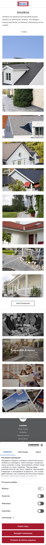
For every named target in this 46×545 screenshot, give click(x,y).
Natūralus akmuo (23, 435)
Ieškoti (42, 3)
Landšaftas (23, 432)
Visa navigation (5, 4)
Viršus (23, 419)
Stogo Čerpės (23, 429)
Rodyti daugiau (23, 303)
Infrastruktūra (23, 439)
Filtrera (24, 32)
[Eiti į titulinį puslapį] (23, 3)
